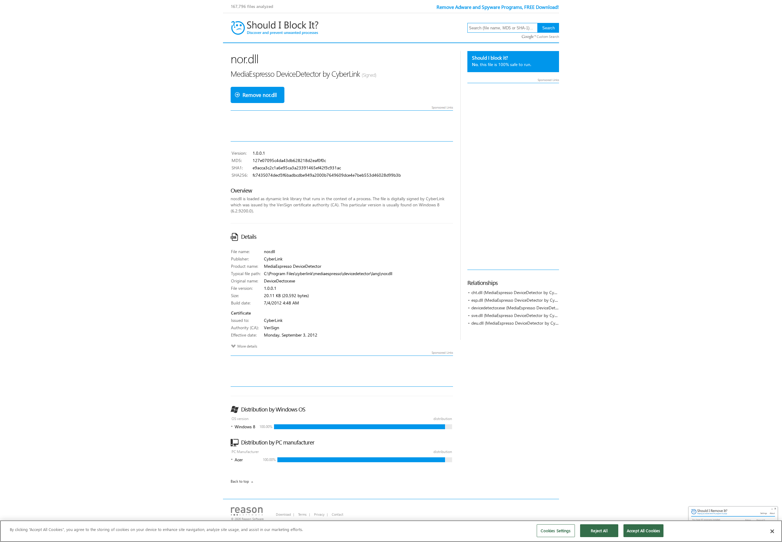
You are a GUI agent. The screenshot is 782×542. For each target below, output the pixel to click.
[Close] (772, 531)
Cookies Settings (556, 530)
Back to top (240, 481)
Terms (302, 514)
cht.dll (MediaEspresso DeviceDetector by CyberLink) (520, 292)
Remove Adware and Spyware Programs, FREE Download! (498, 7)
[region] (391, 531)
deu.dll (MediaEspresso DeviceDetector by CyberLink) (520, 323)
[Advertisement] (513, 176)
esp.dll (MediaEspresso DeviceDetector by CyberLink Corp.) (526, 300)
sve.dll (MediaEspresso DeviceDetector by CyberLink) (520, 315)
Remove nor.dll (260, 94)
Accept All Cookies (643, 530)
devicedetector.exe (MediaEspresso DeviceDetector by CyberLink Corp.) (537, 308)
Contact (337, 514)
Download (283, 514)
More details (247, 346)
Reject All (599, 530)
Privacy (319, 514)
